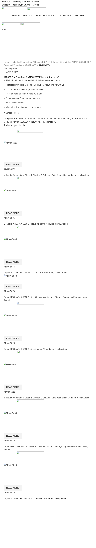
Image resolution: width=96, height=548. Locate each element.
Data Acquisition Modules (64, 175)
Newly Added (37, 122)
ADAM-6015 (9, 392)
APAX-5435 (9, 441)
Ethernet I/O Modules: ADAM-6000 (20, 65)
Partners (54, 516)
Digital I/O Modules (13, 273)
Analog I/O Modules (44, 349)
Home (7, 62)
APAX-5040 (9, 493)
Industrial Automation (22, 62)
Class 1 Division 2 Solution (38, 175)
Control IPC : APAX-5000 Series (19, 224)
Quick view (7, 159)
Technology (7, 543)
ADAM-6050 (9, 169)
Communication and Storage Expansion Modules (58, 297)
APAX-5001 (9, 218)
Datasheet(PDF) (13, 113)
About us (54, 512)
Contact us (85, 20)
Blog (52, 521)
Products (6, 534)
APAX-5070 (9, 291)
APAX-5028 (9, 343)
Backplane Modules (44, 224)
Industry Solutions (10, 539)
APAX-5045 (9, 267)
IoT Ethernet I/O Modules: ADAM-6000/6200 (69, 62)
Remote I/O (40, 62)
